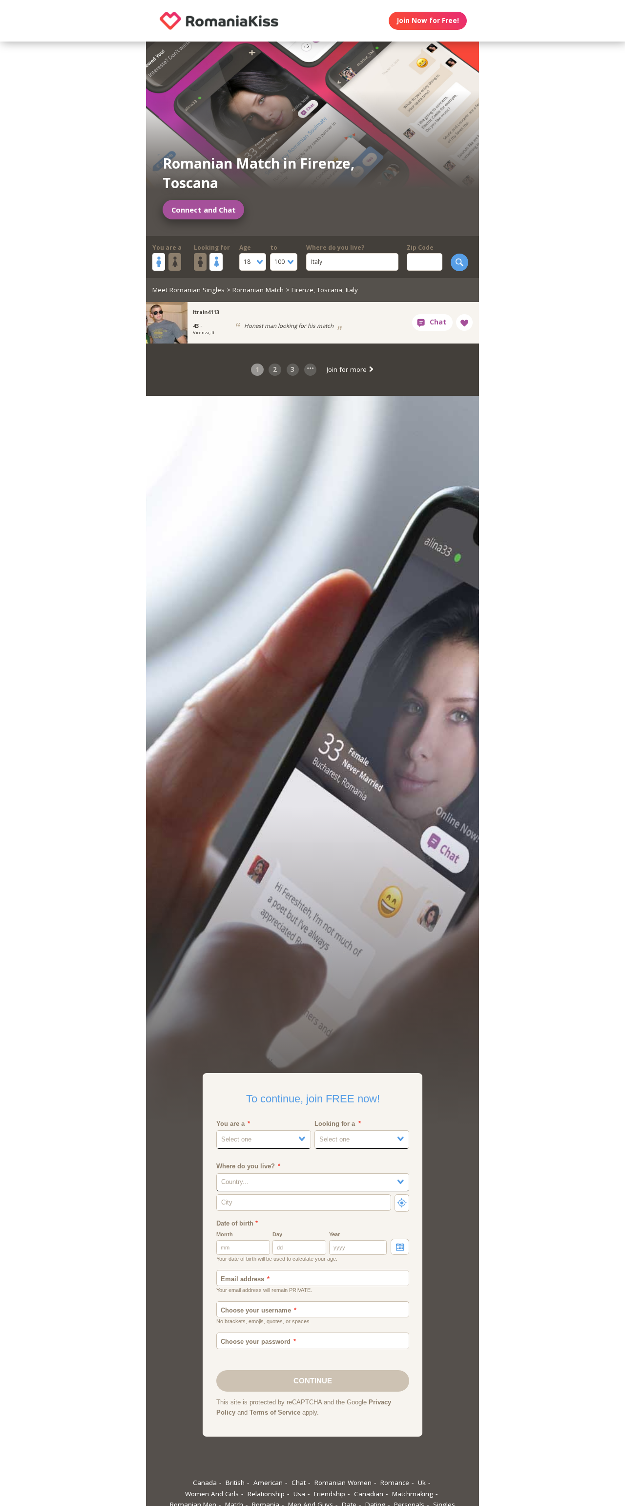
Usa (299, 1493)
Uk (422, 1482)
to (273, 247)
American (268, 1482)
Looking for (212, 247)
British (235, 1482)
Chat (299, 1482)
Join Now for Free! (428, 20)
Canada (205, 1482)
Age (245, 247)
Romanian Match (258, 289)
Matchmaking (412, 1493)
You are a (167, 247)
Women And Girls (212, 1493)
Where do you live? (335, 247)
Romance (394, 1482)
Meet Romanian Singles (188, 289)
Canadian (368, 1493)
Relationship (266, 1493)
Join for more (348, 369)
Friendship (329, 1493)
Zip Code (420, 247)
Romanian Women (343, 1482)
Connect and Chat (203, 210)
